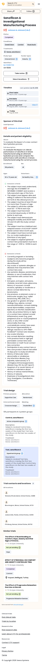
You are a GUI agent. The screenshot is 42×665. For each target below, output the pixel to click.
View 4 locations (20, 79)
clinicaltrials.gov (18, 604)
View (34, 105)
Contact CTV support (10, 642)
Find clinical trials (9, 617)
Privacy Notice (7, 651)
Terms (4, 655)
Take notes (20, 73)
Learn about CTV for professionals (16, 634)
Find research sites (9, 630)
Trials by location (9, 621)
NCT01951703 (8, 65)
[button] (9, 44)
